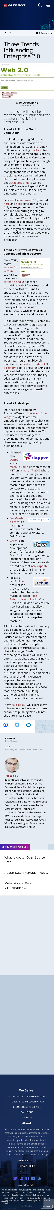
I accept (46, 1206)
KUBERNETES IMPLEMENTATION (27, 1101)
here (7, 203)
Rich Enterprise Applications (25, 597)
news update (39, 566)
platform (36, 150)
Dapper (15, 459)
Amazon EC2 (28, 200)
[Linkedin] (28, 726)
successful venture (10, 269)
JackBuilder (17, 581)
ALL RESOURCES (26, 1184)
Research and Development (32, 749)
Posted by (11, 775)
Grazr (13, 541)
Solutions (27, 1112)
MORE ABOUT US (27, 1160)
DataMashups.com (17, 520)
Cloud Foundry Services (27, 1106)
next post (18, 705)
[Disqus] (27, 933)
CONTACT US (27, 1171)
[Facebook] (5, 726)
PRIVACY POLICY (27, 1165)
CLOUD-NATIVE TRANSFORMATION (27, 1096)
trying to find (12, 282)
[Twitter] (17, 726)
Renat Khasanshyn (28, 103)
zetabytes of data (20, 182)
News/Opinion (11, 741)
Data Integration (12, 749)
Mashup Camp (19, 467)
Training (27, 1117)
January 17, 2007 (30, 470)
